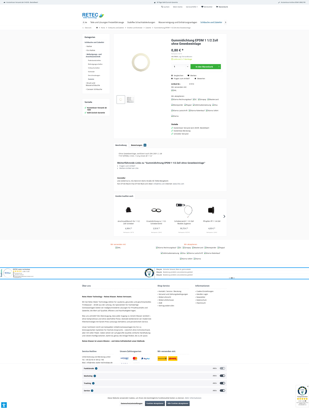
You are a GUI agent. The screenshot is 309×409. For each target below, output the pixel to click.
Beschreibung (121, 145)
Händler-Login (202, 294)
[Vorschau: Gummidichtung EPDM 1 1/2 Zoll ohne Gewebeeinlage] (121, 99)
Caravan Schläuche (94, 89)
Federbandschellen (94, 60)
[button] (4, 405)
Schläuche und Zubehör (94, 42)
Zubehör (91, 79)
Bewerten (201, 78)
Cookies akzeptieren (154, 403)
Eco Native (90, 50)
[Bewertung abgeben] (196, 47)
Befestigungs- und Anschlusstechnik (94, 55)
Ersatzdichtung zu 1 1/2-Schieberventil (156, 222)
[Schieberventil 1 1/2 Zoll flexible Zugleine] (184, 210)
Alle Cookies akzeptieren (178, 403)
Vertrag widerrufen (166, 305)
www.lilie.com (178, 184)
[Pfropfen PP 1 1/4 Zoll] (212, 210)
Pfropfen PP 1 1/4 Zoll (211, 221)
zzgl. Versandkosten (185, 57)
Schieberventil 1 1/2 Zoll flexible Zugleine (184, 222)
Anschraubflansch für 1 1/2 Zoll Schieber (129, 222)
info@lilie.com (159, 184)
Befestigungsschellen (95, 64)
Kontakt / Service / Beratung (170, 291)
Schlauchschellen (94, 68)
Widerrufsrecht (165, 297)
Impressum (201, 303)
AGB (160, 303)
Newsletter (201, 297)
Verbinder (91, 72)
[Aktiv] (222, 368)
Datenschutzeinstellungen (131, 403)
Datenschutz (202, 300)
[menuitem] (222, 7)
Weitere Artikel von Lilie (128, 168)
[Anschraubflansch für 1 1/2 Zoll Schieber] (129, 210)
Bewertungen (138, 145)
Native (89, 46)
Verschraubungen (94, 75)
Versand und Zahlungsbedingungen (173, 294)
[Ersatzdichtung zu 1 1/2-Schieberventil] (156, 210)
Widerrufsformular (166, 300)
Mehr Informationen (193, 398)
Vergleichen (178, 75)
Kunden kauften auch (124, 196)
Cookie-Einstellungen (205, 291)
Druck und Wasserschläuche (93, 84)
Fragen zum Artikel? (181, 78)
